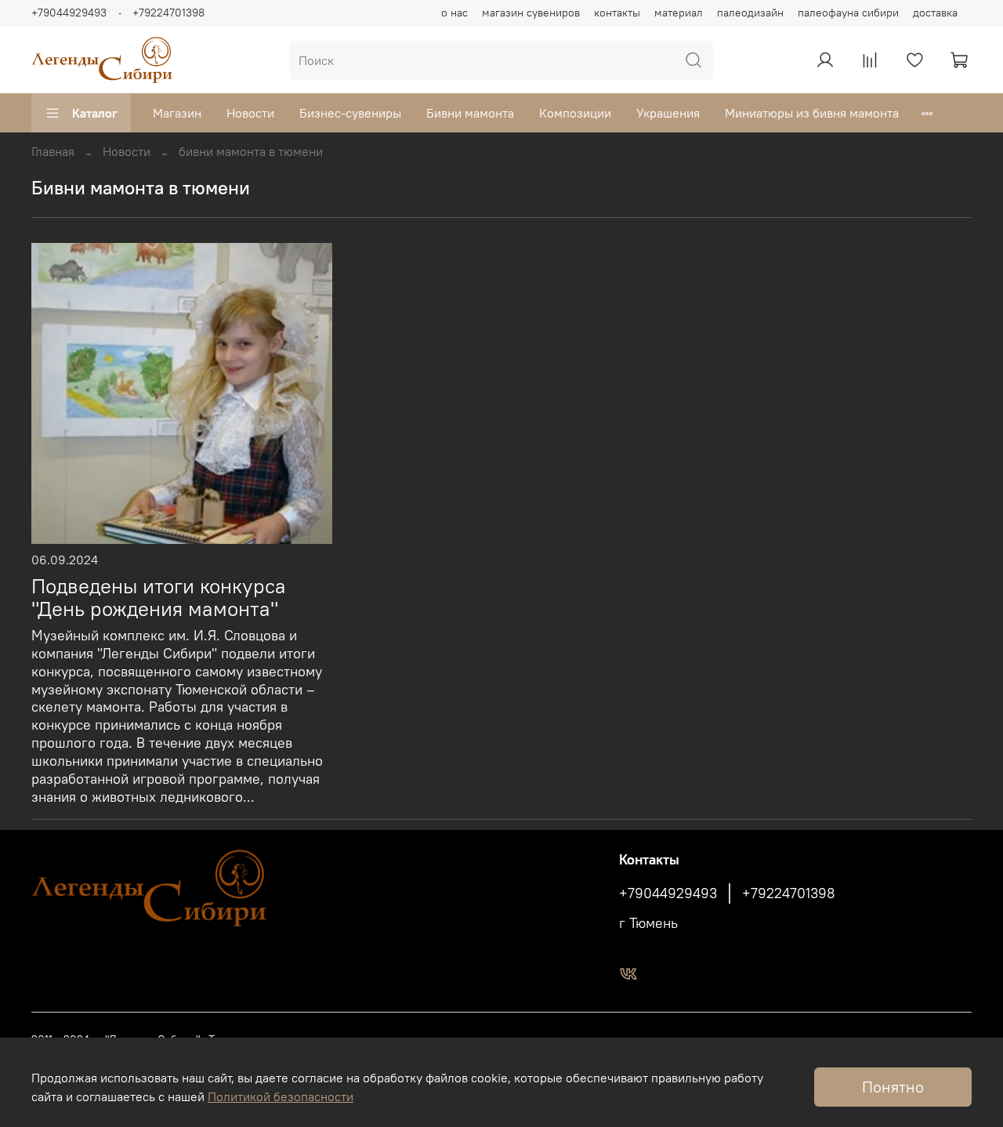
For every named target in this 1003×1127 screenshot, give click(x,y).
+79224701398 (168, 12)
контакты (617, 12)
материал (678, 12)
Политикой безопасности (280, 1096)
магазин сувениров (531, 12)
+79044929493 (69, 12)
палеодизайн (750, 12)
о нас (454, 12)
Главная (52, 151)
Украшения (668, 113)
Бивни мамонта (470, 113)
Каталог (95, 113)
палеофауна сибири (848, 12)
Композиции (575, 113)
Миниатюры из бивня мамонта (812, 113)
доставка (935, 12)
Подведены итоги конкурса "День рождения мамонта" (158, 597)
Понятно (893, 1086)
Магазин (177, 113)
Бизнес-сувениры (350, 113)
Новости (250, 113)
